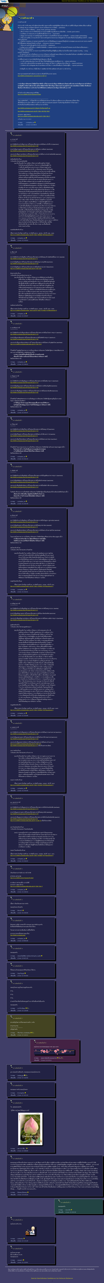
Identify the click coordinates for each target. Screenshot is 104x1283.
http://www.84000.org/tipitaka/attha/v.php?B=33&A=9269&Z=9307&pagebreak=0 (31, 710)
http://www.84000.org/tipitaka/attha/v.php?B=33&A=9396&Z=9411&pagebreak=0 (31, 586)
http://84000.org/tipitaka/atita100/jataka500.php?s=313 (24, 487)
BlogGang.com (100, 0)
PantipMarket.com (82, 0)
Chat (88, 0)
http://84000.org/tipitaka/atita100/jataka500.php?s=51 (24, 436)
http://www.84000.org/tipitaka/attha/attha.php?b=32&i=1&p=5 (34, 116)
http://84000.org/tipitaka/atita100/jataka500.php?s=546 (24, 387)
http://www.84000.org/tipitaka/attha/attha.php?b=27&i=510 (25, 744)
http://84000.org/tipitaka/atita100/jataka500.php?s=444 (24, 739)
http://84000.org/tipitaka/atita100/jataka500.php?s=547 (24, 151)
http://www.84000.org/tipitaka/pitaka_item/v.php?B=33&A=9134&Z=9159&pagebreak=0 (33, 310)
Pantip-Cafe (64, 0)
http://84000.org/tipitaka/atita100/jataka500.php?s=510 (24, 334)
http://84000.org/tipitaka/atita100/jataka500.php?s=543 (24, 263)
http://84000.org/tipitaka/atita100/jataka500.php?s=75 (24, 527)
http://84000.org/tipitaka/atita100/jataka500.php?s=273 (24, 809)
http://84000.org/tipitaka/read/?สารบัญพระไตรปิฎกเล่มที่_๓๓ (34, 108)
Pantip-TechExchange (72, 0)
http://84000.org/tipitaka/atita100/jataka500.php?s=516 (24, 431)
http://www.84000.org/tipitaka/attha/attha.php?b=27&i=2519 (26, 344)
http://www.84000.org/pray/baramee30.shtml (29, 94)
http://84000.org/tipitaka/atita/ (17, 935)
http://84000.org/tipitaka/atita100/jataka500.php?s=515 (24, 382)
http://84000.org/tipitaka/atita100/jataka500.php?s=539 (24, 441)
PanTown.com (93, 0)
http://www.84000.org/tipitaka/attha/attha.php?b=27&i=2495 (26, 268)
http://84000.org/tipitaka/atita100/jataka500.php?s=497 (24, 615)
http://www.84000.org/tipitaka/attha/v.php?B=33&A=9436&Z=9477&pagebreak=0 (31, 855)
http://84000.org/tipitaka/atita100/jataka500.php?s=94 (24, 819)
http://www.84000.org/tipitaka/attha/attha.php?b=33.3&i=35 (25, 820)
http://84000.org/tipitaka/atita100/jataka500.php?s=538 (24, 620)
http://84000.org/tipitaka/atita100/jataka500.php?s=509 (24, 339)
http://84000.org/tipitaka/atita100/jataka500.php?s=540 (24, 734)
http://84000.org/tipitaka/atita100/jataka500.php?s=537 (24, 532)
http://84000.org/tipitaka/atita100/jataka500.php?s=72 (24, 258)
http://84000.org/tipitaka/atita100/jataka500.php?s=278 (24, 814)
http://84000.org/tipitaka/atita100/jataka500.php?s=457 (24, 482)
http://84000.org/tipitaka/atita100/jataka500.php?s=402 (24, 392)
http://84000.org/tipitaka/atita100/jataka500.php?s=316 (24, 156)
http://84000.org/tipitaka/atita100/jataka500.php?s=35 (24, 522)
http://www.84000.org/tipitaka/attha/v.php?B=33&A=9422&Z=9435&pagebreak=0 (31, 785)
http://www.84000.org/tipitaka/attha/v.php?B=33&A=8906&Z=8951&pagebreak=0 (31, 235)
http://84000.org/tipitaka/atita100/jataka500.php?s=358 (24, 477)
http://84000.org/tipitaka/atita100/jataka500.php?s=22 (24, 610)
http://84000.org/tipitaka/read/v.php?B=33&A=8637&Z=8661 (34, 111)
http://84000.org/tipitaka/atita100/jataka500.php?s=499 (24, 146)
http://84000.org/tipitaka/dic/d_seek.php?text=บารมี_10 (32, 75)
